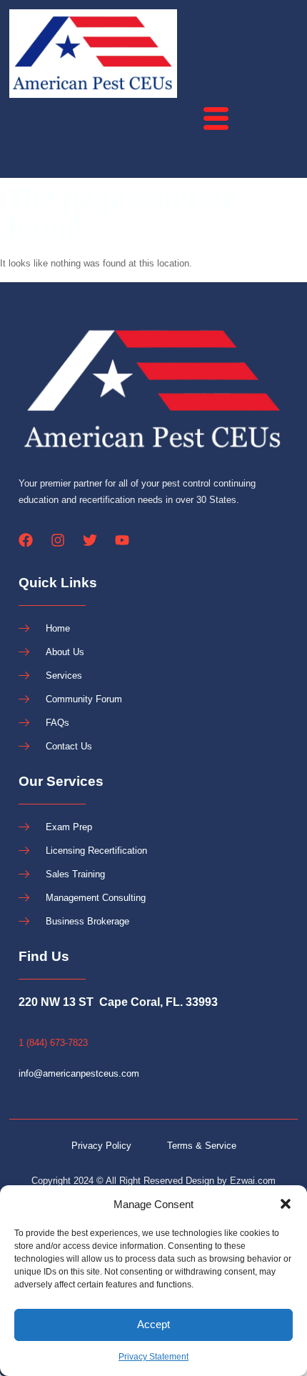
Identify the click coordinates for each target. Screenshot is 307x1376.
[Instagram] (58, 540)
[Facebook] (26, 540)
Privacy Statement (153, 1357)
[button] (285, 1204)
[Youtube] (122, 540)
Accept (153, 1324)
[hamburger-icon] (216, 119)
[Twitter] (90, 540)
